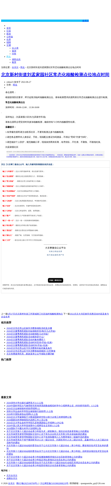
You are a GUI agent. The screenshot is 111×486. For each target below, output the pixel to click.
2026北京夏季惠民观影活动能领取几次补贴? (27, 334)
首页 (8, 28)
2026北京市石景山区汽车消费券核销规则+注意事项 (30, 351)
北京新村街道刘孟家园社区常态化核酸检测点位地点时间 (55, 74)
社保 (8, 31)
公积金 (9, 37)
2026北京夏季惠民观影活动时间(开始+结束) (27, 345)
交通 (8, 45)
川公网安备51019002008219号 (54, 483)
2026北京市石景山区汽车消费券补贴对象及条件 (29, 348)
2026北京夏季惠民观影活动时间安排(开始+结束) (29, 342)
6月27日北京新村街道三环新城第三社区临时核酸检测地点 (35, 314)
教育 (14, 62)
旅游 (14, 51)
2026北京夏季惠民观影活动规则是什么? (25, 337)
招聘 (8, 42)
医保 (8, 34)
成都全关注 (11, 478)
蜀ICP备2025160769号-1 (27, 483)
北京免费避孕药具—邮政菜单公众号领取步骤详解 (30, 354)
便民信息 (16, 59)
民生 (8, 56)
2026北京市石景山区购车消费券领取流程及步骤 (29, 328)
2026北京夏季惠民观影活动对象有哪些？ (25, 339)
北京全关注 (11, 475)
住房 (8, 39)
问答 (14, 54)
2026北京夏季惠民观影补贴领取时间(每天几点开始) (31, 331)
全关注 (85, 21)
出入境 (15, 48)
